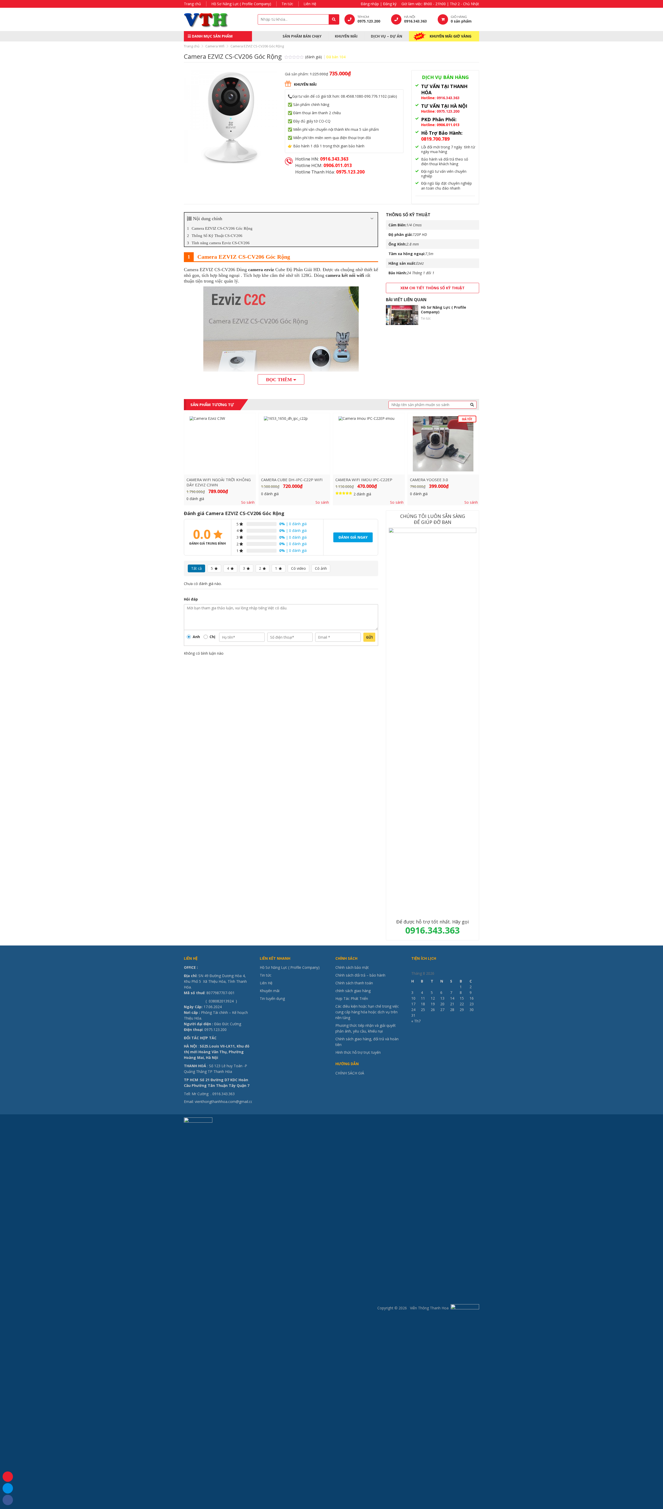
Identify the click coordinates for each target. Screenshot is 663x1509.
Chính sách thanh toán (354, 982)
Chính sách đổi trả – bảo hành (360, 975)
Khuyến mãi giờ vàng (450, 36)
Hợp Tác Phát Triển (351, 998)
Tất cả (196, 568)
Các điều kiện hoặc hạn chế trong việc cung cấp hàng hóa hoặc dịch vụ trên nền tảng (367, 1012)
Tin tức (287, 3)
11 (423, 998)
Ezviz (420, 263)
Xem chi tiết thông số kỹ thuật (432, 287)
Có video (298, 568)
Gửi (369, 637)
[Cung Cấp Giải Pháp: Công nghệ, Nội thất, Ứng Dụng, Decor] (216, 19)
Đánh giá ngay (352, 537)
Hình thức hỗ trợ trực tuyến (358, 1052)
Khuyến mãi (346, 36)
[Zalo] (8, 1488)
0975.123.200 (448, 111)
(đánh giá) (314, 56)
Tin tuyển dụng (272, 998)
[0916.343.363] (8, 1476)
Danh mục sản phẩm (212, 36)
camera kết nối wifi (345, 275)
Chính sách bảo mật (352, 967)
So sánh (248, 502)
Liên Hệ (310, 3)
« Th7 (416, 1021)
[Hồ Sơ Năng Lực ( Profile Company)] (402, 315)
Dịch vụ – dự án (386, 36)
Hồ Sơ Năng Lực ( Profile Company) (241, 3)
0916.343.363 (448, 97)
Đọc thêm (279, 379)
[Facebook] (8, 1500)
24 (413, 1009)
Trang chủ (192, 3)
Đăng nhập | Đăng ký (379, 3)
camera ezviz (261, 269)
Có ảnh (321, 568)
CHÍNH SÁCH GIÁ (349, 1073)
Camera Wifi (215, 46)
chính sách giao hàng (353, 990)
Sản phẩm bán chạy (302, 36)
